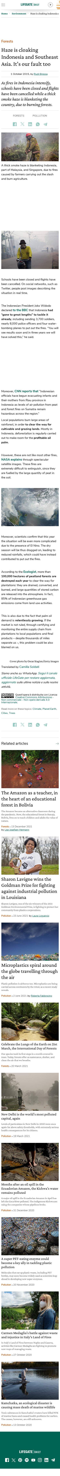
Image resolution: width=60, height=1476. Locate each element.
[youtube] (33, 1460)
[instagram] (40, 1460)
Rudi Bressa (41, 74)
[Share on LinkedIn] (30, 124)
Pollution (40, 115)
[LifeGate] (30, 4)
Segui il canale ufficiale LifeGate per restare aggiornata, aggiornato (29, 677)
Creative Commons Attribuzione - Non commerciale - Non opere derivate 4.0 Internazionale (27, 700)
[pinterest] (20, 1460)
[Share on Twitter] (22, 124)
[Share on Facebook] (15, 124)
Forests (7, 41)
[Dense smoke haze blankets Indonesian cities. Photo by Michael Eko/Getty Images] (30, 250)
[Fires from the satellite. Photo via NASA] (30, 507)
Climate (37, 709)
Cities (4, 713)
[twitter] (14, 1460)
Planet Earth (49, 709)
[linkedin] (46, 1460)
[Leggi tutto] (56, 743)
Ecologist (29, 572)
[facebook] (7, 1460)
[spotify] (27, 1460)
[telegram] (53, 1460)
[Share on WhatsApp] (38, 124)
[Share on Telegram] (45, 124)
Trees (12, 713)
